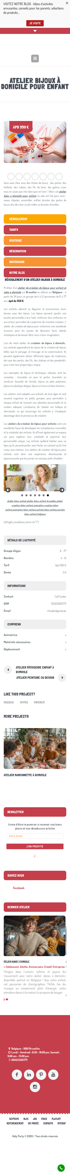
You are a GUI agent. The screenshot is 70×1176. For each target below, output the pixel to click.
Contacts (48, 1119)
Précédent (8, 490)
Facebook (9, 702)
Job (35, 1114)
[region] (35, 477)
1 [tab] (22, 495)
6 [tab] (44, 495)
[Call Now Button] (61, 1168)
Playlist (56, 1114)
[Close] (67, 3)
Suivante (61, 490)
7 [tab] (48, 495)
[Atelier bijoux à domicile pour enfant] (35, 142)
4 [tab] (35, 495)
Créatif (48, 967)
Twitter (24, 702)
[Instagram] (35, 1083)
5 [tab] (39, 495)
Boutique (14, 1114)
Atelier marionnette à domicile (20, 961)
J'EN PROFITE (35, 846)
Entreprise (59, 967)
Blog (26, 1114)
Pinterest (39, 702)
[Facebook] (17, 1070)
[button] (35, 826)
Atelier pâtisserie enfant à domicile (35, 669)
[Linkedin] (29, 1070)
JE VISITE (35, 23)
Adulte (24, 967)
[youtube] (53, 1070)
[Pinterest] (41, 1070)
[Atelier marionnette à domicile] (35, 936)
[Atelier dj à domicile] (36, 748)
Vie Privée (33, 1119)
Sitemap (61, 1119)
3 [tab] (31, 495)
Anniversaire (36, 967)
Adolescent (13, 967)
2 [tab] (26, 495)
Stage (44, 1114)
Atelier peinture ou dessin (35, 677)
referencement (15, 1119)
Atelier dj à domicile (19, 775)
